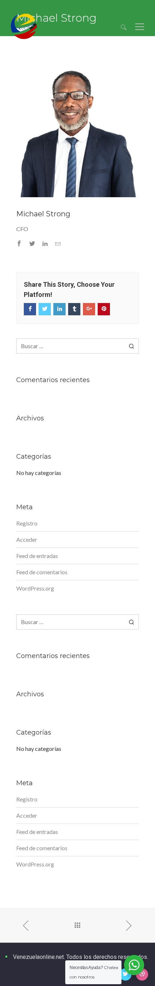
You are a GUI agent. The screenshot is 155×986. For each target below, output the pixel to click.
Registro (26, 523)
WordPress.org (35, 588)
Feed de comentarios (41, 571)
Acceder (26, 539)
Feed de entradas (37, 555)
